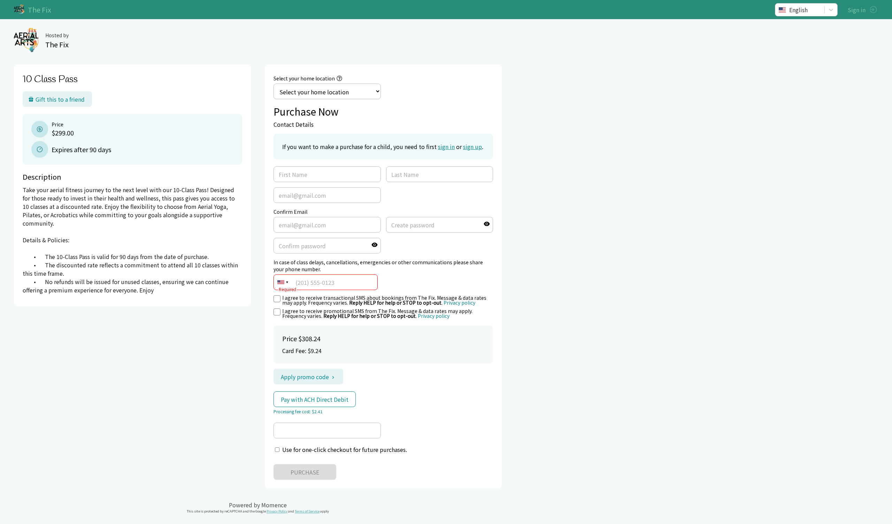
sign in (446, 146)
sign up (472, 146)
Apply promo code (305, 377)
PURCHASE (305, 472)
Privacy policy (459, 302)
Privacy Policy (277, 511)
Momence (274, 505)
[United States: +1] (282, 282)
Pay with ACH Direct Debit (314, 399)
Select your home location (304, 78)
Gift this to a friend (60, 99)
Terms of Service (307, 511)
